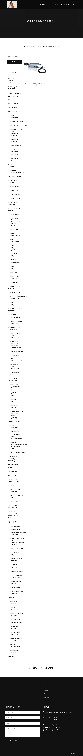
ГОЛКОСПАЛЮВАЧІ (14, 93)
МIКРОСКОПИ (16, 191)
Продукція (54, 4)
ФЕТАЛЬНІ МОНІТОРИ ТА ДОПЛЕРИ (16, 152)
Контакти (65, 4)
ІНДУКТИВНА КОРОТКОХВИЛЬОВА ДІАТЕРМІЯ (18, 532)
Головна (33, 4)
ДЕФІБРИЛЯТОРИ (17, 121)
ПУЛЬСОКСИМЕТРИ (18, 146)
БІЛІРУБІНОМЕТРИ (17, 352)
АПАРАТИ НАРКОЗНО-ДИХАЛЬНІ (12, 81)
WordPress (19, 753)
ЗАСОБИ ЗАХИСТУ (14, 103)
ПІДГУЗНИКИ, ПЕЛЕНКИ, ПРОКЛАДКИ (12, 459)
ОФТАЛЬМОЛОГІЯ (37, 46)
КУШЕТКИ (14, 229)
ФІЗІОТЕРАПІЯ (12, 522)
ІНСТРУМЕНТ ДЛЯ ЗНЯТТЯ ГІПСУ (15, 387)
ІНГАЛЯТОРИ (15, 526)
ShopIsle (7, 753)
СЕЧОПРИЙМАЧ (13, 475)
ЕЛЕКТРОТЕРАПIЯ (17, 549)
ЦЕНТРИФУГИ (16, 199)
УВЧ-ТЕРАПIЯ (15, 587)
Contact (46, 697)
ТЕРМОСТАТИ (16, 195)
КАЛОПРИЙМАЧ (13, 107)
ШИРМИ (14, 272)
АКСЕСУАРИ (15, 292)
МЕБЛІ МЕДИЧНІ (13, 215)
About (46, 691)
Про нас (43, 4)
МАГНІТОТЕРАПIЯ (17, 571)
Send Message (14, 740)
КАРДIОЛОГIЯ (12, 111)
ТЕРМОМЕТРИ (13, 501)
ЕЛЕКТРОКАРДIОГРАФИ (19, 125)
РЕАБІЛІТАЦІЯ (12, 471)
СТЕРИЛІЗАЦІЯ (13, 485)
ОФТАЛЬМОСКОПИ (18, 453)
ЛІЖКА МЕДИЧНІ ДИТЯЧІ (14, 248)
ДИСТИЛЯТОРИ (16, 186)
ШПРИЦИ (11, 657)
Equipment (47, 694)
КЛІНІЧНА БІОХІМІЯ (14, 176)
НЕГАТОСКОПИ (13, 282)
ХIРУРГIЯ (11, 597)
